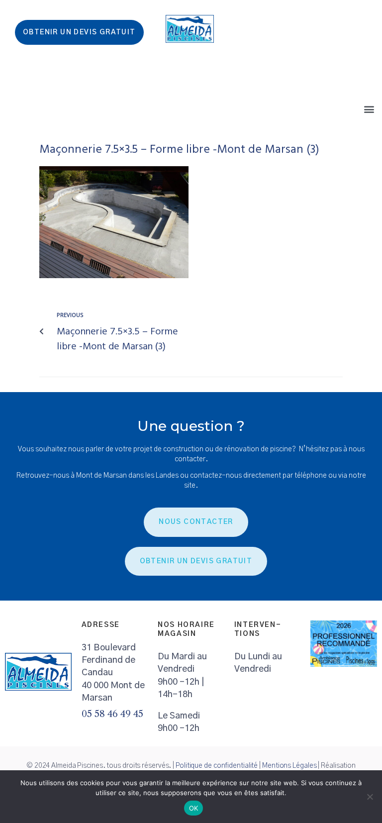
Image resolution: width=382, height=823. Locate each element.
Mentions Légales (289, 765)
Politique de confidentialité (217, 765)
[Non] (370, 797)
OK (193, 808)
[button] (369, 109)
